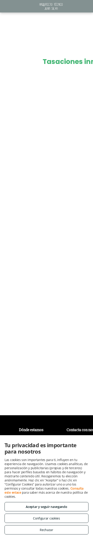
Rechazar (46, 530)
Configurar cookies (46, 518)
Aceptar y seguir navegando (46, 507)
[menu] (6, 20)
